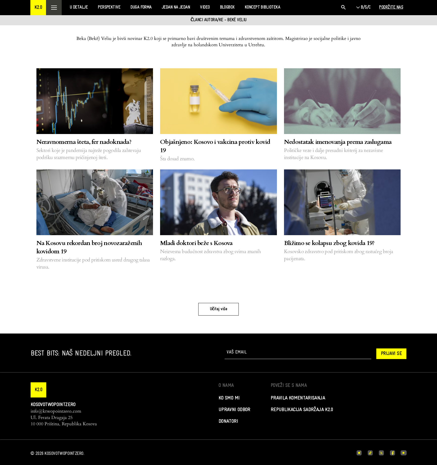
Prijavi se (391, 353)
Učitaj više (218, 309)
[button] (38, 7)
